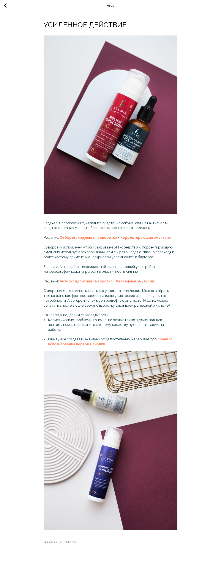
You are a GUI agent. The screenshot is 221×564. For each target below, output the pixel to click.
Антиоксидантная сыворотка (86, 281)
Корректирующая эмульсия (145, 238)
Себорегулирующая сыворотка (88, 238)
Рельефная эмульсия (135, 281)
